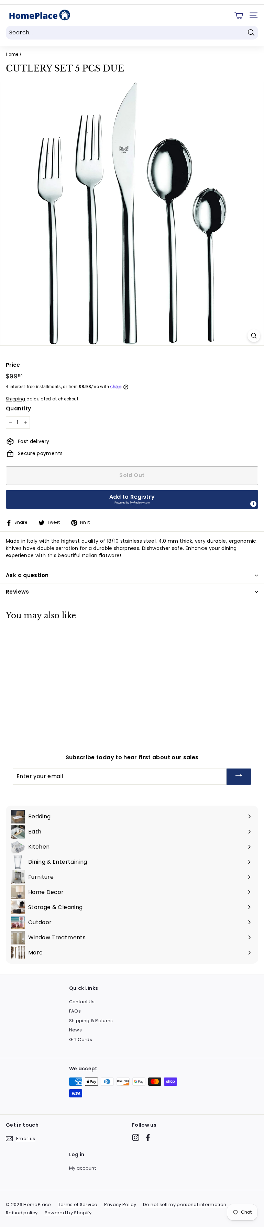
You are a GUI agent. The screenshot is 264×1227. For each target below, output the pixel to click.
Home (12, 54)
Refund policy (22, 1212)
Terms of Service (78, 1204)
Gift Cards (80, 1039)
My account (82, 1168)
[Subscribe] (239, 777)
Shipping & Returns (91, 1020)
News (75, 1030)
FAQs (75, 1011)
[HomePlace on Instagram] (135, 1137)
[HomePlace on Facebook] (148, 1137)
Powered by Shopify (68, 1212)
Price (13, 364)
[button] (132, 499)
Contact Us (82, 1001)
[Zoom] (254, 335)
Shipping (15, 399)
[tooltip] (253, 504)
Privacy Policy (120, 1204)
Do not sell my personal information (184, 1204)
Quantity (18, 408)
